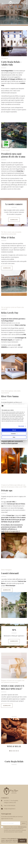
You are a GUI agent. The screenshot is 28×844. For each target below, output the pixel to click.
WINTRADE (15, 840)
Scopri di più (14, 219)
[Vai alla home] (14, 3)
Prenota (22, 841)
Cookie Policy (16, 842)
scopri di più (6, 268)
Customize (13, 433)
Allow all (14, 430)
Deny (14, 437)
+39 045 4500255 (11, 805)
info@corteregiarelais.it (12, 531)
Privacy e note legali (6, 842)
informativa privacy (22, 827)
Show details (21, 426)
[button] (3, 3)
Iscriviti (24, 823)
